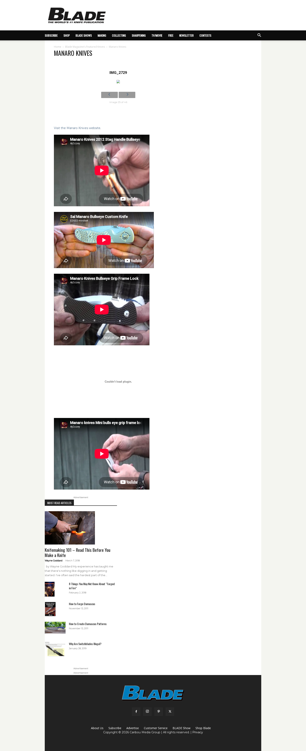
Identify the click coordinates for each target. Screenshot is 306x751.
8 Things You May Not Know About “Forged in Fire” (92, 586)
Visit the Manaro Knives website (77, 128)
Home (57, 46)
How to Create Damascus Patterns (88, 624)
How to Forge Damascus (82, 604)
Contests (205, 35)
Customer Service (156, 728)
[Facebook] (136, 711)
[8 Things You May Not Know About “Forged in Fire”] (50, 589)
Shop (66, 35)
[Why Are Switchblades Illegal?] (55, 649)
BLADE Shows (84, 35)
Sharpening (139, 35)
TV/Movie (157, 35)
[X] (170, 711)
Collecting (119, 35)
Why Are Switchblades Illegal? (85, 644)
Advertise (132, 728)
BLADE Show (181, 728)
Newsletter (186, 35)
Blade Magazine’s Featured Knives (85, 46)
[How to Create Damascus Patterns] (55, 627)
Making (102, 35)
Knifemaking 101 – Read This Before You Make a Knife (77, 552)
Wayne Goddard (53, 560)
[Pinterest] (158, 711)
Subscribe (114, 728)
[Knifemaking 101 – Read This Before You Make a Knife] (81, 528)
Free (170, 35)
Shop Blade (203, 728)
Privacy (197, 732)
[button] (259, 36)
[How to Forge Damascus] (50, 609)
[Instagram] (147, 711)
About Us (97, 728)
